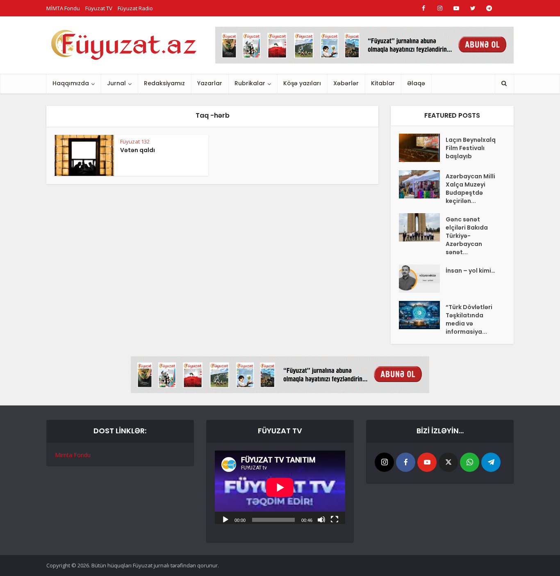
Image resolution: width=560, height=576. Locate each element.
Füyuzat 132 (135, 141)
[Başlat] (225, 519)
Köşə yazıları (302, 83)
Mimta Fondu (73, 455)
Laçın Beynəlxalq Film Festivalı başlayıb (471, 148)
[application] (280, 487)
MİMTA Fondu (63, 8)
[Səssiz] (321, 519)
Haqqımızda (70, 83)
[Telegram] (491, 462)
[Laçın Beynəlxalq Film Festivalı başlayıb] (422, 148)
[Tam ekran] (334, 519)
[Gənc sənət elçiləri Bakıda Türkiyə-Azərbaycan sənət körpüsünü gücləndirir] (422, 227)
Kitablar (383, 83)
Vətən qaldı (137, 150)
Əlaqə (416, 83)
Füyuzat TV (98, 8)
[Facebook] (405, 462)
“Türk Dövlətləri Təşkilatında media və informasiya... (469, 319)
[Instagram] (384, 462)
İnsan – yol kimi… (470, 270)
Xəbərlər (346, 83)
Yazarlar (209, 83)
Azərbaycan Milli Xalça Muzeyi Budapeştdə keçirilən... (470, 188)
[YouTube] (427, 462)
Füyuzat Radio (135, 8)
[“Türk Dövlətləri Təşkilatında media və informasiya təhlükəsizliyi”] (422, 315)
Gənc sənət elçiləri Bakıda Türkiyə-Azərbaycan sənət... (467, 235)
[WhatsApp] (469, 462)
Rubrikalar (249, 83)
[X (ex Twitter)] (448, 462)
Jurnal (116, 83)
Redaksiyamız (164, 83)
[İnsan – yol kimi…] (422, 278)
